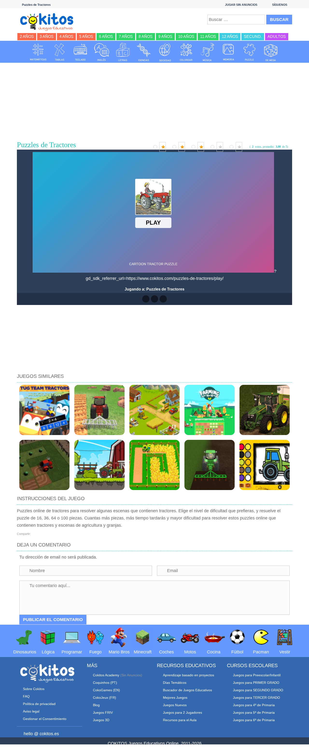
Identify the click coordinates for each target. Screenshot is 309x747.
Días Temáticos (174, 683)
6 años (106, 37)
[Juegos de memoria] (229, 52)
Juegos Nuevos (175, 705)
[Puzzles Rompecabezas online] (250, 52)
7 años (126, 37)
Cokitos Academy (106, 675)
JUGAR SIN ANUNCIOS (241, 5)
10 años (186, 37)
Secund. (253, 37)
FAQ (26, 696)
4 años (66, 37)
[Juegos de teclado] (80, 52)
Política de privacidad (39, 704)
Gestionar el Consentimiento (44, 719)
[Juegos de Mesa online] (271, 52)
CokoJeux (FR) (104, 697)
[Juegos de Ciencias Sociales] (165, 52)
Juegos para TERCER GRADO (256, 697)
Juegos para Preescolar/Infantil (257, 675)
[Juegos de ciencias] (144, 52)
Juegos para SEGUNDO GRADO (258, 690)
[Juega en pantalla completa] (154, 299)
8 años (146, 37)
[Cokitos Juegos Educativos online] (49, 21)
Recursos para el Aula (180, 720)
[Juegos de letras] (123, 52)
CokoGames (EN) (106, 690)
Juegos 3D (101, 720)
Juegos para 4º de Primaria (254, 705)
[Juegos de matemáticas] (38, 52)
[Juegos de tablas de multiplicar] (59, 52)
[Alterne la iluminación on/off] (145, 299)
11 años (208, 37)
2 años (27, 37)
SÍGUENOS (279, 5)
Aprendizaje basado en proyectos (188, 675)
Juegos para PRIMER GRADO (256, 683)
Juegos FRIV (103, 712)
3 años (47, 37)
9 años (165, 37)
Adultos (276, 37)
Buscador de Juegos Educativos (187, 690)
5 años (86, 37)
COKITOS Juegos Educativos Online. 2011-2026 (155, 743)
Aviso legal (31, 711)
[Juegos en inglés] (102, 52)
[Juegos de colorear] (186, 52)
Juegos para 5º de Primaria (254, 712)
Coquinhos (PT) (105, 683)
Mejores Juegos (175, 697)
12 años (230, 37)
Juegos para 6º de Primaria (254, 720)
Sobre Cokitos (33, 689)
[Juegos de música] (207, 52)
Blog (96, 705)
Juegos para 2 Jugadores (182, 712)
